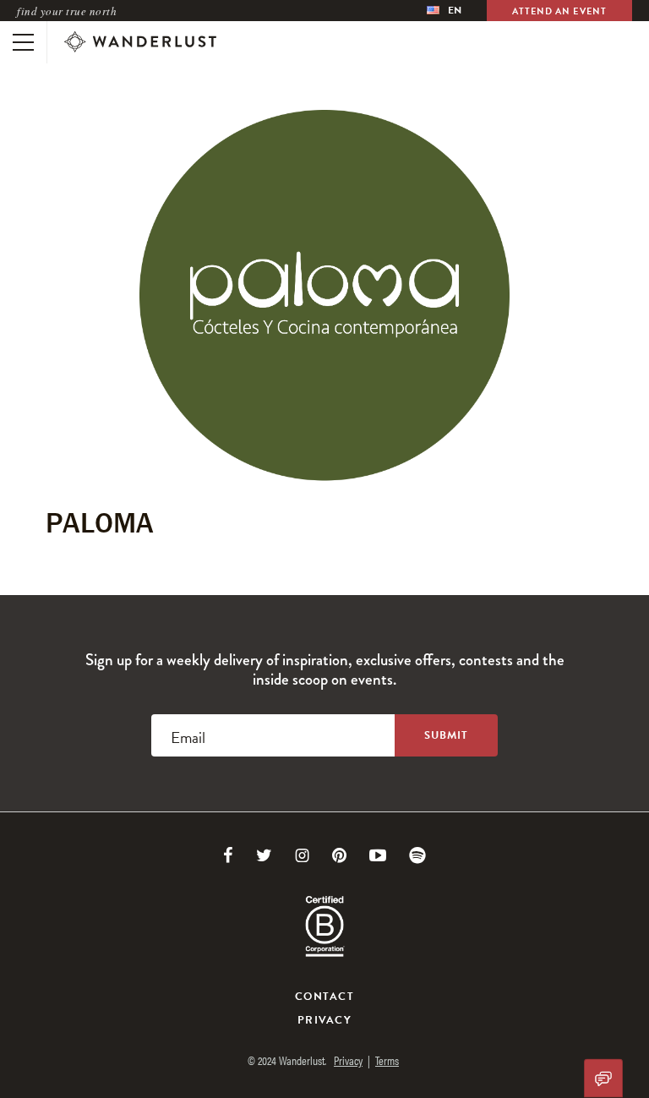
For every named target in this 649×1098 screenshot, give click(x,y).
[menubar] (444, 10)
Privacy (324, 1020)
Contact (324, 996)
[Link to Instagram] (302, 855)
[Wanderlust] (140, 42)
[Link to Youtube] (377, 855)
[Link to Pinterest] (339, 855)
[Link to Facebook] (228, 855)
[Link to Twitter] (264, 855)
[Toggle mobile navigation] (23, 42)
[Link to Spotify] (417, 855)
